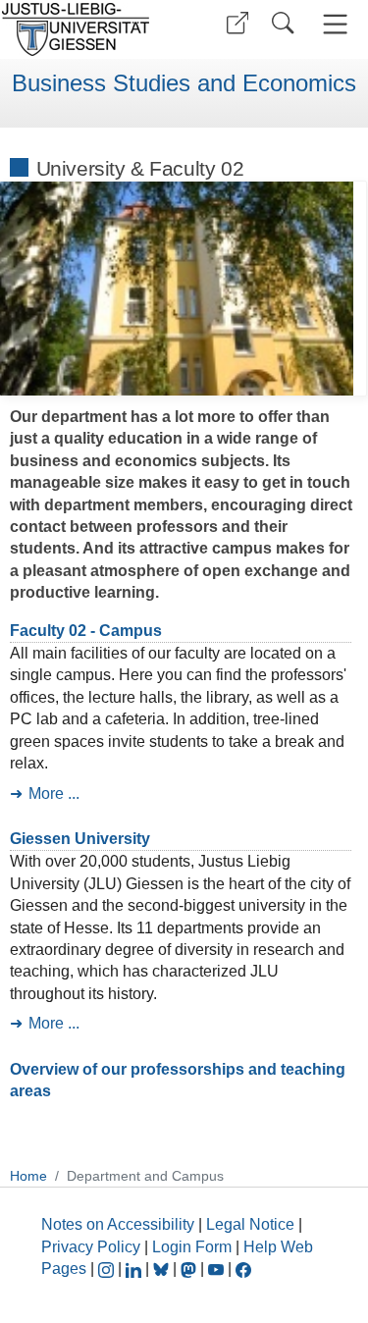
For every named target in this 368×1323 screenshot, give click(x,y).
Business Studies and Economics (184, 83)
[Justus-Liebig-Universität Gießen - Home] (89, 29)
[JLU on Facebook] (243, 1268)
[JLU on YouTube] (218, 1268)
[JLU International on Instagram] (108, 1268)
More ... (53, 793)
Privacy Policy (90, 1247)
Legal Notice (250, 1224)
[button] (237, 23)
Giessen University (80, 838)
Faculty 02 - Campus (86, 630)
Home (28, 1176)
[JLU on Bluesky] (163, 1268)
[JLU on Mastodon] (190, 1268)
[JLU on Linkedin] (135, 1268)
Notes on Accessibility (119, 1224)
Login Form (192, 1247)
